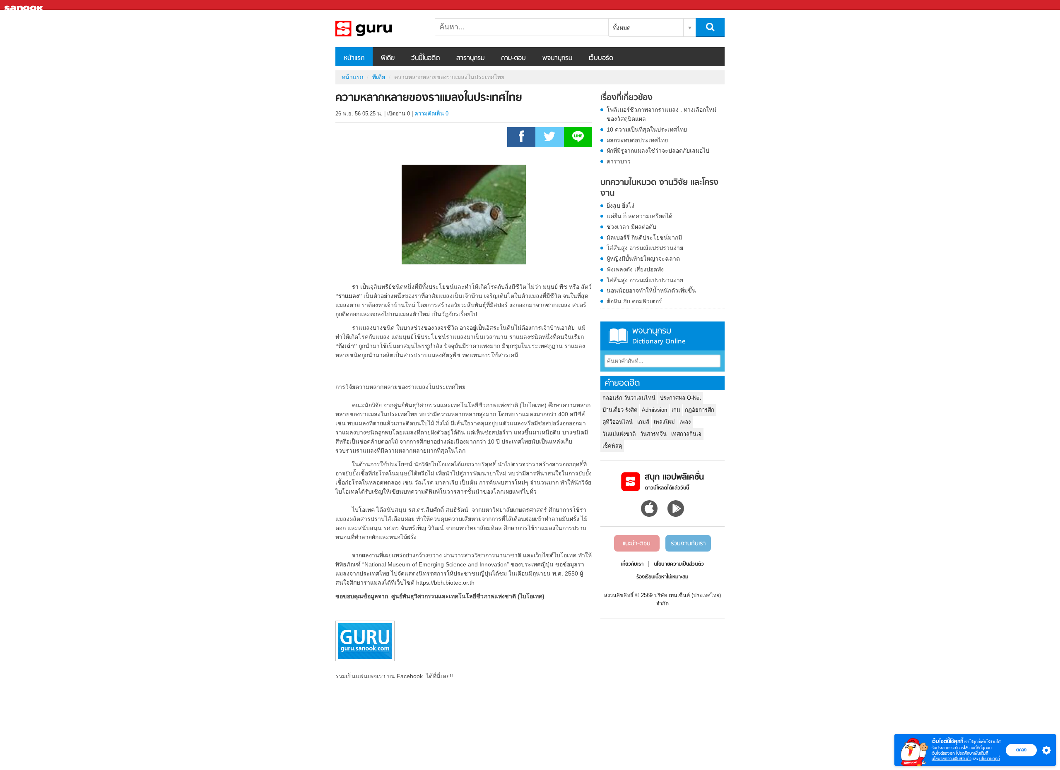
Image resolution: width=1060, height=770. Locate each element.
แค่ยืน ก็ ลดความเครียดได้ (639, 216)
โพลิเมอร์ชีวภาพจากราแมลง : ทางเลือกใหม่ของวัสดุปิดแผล (661, 114)
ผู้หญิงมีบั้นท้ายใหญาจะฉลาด (643, 258)
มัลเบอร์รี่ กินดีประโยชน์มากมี (644, 237)
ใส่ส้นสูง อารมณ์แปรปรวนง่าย (645, 248)
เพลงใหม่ (664, 422)
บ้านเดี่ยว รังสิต (619, 410)
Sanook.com (25, 5)
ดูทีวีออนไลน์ (617, 422)
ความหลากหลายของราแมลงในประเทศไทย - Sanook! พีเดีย (378, 28)
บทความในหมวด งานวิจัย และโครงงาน (659, 188)
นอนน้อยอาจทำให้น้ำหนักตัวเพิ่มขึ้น (651, 290)
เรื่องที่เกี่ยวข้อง (626, 98)
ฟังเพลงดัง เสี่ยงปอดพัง (635, 269)
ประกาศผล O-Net (680, 398)
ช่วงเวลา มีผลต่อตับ (631, 226)
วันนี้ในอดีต (425, 58)
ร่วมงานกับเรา (688, 544)
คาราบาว (619, 161)
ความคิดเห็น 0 (431, 113)
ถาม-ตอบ (513, 58)
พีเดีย (388, 58)
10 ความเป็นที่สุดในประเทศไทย (647, 129)
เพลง (685, 422)
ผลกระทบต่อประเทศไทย (637, 140)
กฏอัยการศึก (699, 410)
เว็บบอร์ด (601, 58)
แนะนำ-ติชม (636, 544)
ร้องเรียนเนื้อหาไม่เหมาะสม (662, 577)
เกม (676, 410)
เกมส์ (643, 422)
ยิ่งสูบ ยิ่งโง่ (620, 205)
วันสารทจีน (653, 434)
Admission (654, 410)
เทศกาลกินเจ (686, 434)
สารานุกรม (470, 58)
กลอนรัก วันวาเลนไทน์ (628, 398)
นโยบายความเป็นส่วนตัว (951, 758)
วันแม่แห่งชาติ (619, 434)
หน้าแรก (354, 58)
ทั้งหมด (622, 27)
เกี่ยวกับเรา (632, 564)
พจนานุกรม (557, 58)
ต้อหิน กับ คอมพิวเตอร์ (634, 301)
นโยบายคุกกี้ (989, 758)
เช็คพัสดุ (612, 446)
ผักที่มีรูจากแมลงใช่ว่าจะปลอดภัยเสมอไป (658, 150)
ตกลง (1021, 749)
